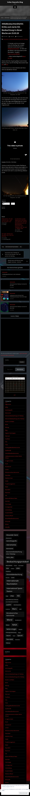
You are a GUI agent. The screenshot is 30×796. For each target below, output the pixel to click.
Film (6, 441)
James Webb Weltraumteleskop (12, 601)
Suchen (7, 360)
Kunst (6, 463)
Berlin (6, 424)
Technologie (8, 504)
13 (15, 385)
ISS (20, 246)
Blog (6, 430)
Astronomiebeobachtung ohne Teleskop (18, 39)
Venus (8, 643)
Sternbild (7, 501)
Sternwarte (17, 639)
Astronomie (6, 39)
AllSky (6, 407)
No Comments (19, 36)
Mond (9, 619)
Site (6, 495)
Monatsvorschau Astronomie (12, 472)
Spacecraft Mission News (11, 498)
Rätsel (6, 486)
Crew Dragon (20, 565)
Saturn (8, 635)
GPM (18, 568)
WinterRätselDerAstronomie (12, 518)
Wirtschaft (7, 521)
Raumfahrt (7, 489)
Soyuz (14, 635)
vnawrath (12, 36)
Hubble (12, 577)
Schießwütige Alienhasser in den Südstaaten (11, 274)
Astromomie (11, 545)
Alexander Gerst (12, 535)
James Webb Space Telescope (12, 599)
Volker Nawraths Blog (15, 2)
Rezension (7, 492)
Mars (14, 609)
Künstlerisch (8, 466)
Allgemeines (8, 404)
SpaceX (20, 635)
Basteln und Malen (9, 421)
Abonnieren (20, 369)
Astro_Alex (9, 557)
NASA (14, 624)
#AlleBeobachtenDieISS (13, 48)
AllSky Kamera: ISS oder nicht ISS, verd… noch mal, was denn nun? (7, 220)
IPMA (12, 596)
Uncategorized (8, 507)
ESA (7, 568)
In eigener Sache (9, 460)
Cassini (15, 565)
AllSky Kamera (8, 538)
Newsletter (7, 475)
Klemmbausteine (17, 605)
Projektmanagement (10, 484)
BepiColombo (9, 565)
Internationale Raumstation (11, 246)
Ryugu (19, 632)
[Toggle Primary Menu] (15, 7)
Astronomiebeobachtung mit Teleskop (14, 415)
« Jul (14, 395)
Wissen (7, 524)
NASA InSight (11, 629)
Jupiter (8, 605)
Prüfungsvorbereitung (11, 632)
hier (3, 64)
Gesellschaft (8, 450)
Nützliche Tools (9, 478)
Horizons (7, 577)
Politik (6, 481)
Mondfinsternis (18, 620)
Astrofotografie (8, 410)
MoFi (20, 609)
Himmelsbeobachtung (14, 574)
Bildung (7, 427)
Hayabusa (8, 571)
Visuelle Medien (9, 512)
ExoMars (12, 568)
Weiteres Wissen (9, 515)
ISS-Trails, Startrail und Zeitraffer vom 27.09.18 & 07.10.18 (7, 235)
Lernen (7, 469)
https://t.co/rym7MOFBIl (14, 54)
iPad (7, 596)
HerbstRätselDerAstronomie (12, 453)
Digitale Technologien (10, 433)
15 (20, 385)
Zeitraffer (7, 527)
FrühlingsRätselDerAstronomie (12, 447)
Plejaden (20, 629)
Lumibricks (8, 609)
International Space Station (14, 589)
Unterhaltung (8, 510)
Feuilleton (7, 439)
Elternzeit (7, 436)
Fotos (6, 444)
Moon (7, 625)
